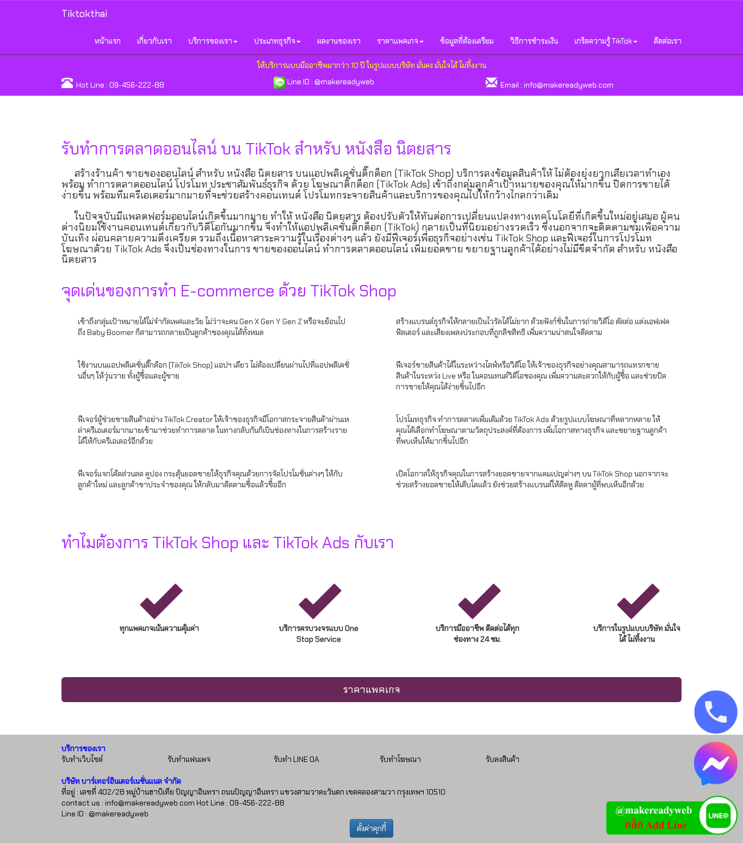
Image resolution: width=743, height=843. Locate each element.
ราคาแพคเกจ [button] (397, 41)
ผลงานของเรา (339, 41)
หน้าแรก (108, 41)
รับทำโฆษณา (400, 759)
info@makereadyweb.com (569, 85)
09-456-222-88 (136, 85)
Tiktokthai (84, 13)
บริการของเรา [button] (210, 41)
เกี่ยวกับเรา (154, 41)
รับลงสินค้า (502, 759)
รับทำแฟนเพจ (189, 759)
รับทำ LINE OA (296, 759)
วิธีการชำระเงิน (534, 41)
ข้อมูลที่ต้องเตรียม (467, 41)
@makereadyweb (344, 81)
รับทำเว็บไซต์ (82, 759)
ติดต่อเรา (668, 41)
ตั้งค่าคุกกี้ (371, 828)
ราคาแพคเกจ (371, 689)
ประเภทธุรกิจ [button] (274, 41)
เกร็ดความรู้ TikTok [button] (603, 41)
